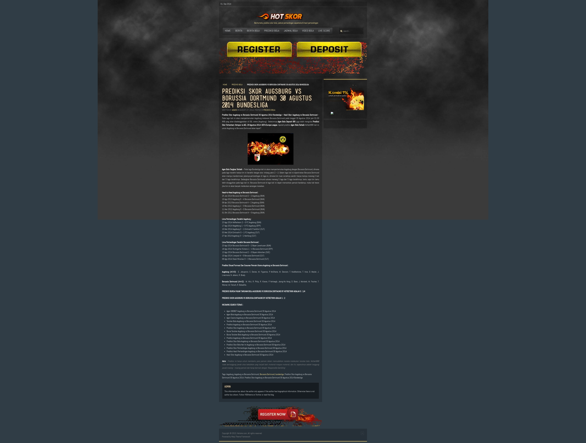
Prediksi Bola (237, 85)
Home (225, 85)
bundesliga (279, 374)
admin (234, 110)
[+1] (328, 113)
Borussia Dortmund (267, 374)
